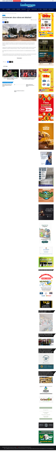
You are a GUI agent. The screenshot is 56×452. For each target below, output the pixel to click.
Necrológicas (34, 9)
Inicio (4, 13)
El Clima (40, 9)
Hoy (4, 9)
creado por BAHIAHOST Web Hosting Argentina (24, 447)
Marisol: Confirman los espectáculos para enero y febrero (30, 85)
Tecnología (45, 9)
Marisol (6, 13)
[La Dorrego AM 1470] (28, 5)
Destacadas (20, 58)
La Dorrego (8, 9)
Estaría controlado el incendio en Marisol (19, 91)
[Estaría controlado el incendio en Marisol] (19, 87)
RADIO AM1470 (51, 9)
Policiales (23, 9)
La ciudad (13, 9)
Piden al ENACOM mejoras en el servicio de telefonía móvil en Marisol (7, 85)
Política (28, 9)
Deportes (18, 9)
